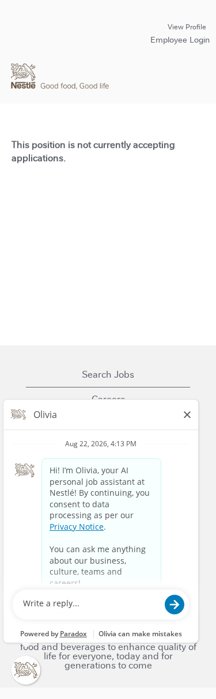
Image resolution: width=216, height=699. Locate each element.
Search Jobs (108, 375)
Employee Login (180, 40)
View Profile (187, 27)
